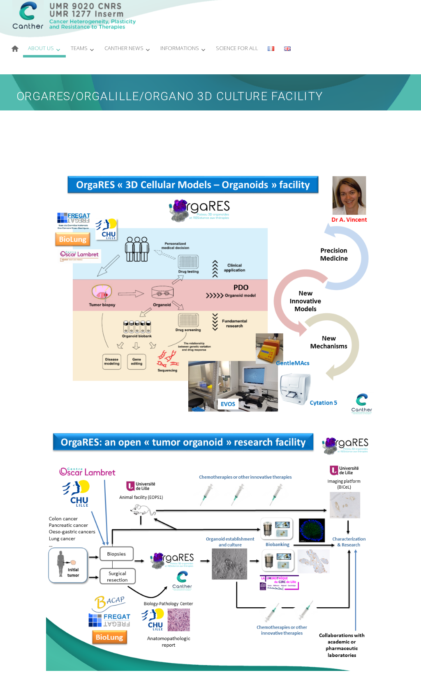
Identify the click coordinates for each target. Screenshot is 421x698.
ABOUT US (41, 48)
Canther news (123, 48)
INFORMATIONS (179, 48)
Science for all (237, 48)
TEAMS (79, 48)
